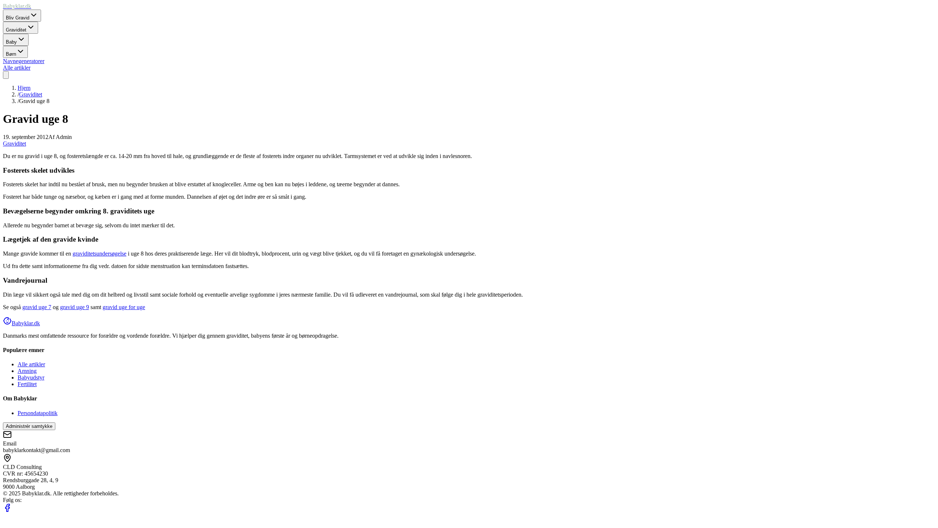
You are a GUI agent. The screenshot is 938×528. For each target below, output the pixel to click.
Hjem (24, 88)
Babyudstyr (31, 377)
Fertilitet (27, 384)
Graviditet (30, 94)
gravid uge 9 (74, 307)
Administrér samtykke (29, 426)
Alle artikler (31, 364)
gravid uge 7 (36, 307)
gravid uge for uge (124, 307)
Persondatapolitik (38, 413)
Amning (27, 371)
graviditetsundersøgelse (99, 253)
